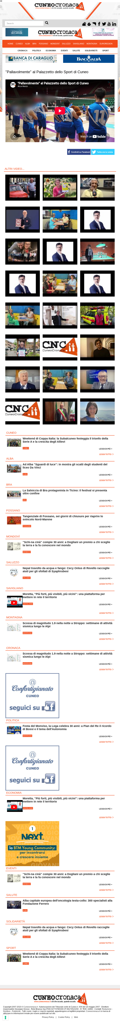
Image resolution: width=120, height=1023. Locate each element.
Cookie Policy (64, 1017)
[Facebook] (99, 23)
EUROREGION (106, 44)
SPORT (105, 51)
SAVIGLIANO (78, 44)
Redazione (106, 1009)
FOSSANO (43, 44)
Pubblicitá (16, 1011)
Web (76, 1017)
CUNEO (19, 44)
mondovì (54, 44)
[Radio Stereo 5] (89, 23)
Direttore (6, 1011)
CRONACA (23, 51)
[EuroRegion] (94, 23)
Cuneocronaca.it (31, 1007)
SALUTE (76, 51)
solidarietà (91, 51)
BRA (34, 44)
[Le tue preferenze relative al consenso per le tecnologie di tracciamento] (5, 1017)
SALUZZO (66, 44)
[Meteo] (84, 23)
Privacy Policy (48, 1017)
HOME (10, 44)
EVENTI (64, 51)
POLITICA (36, 51)
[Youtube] (109, 23)
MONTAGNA (92, 44)
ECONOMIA (51, 51)
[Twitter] (104, 23)
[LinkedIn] (114, 23)
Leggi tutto (105, 454)
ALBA (27, 44)
